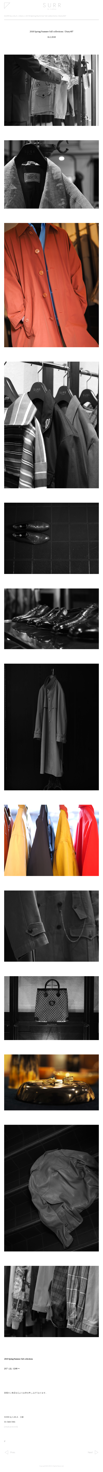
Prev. (12, 1452)
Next (90, 1452)
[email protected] (11, 1427)
